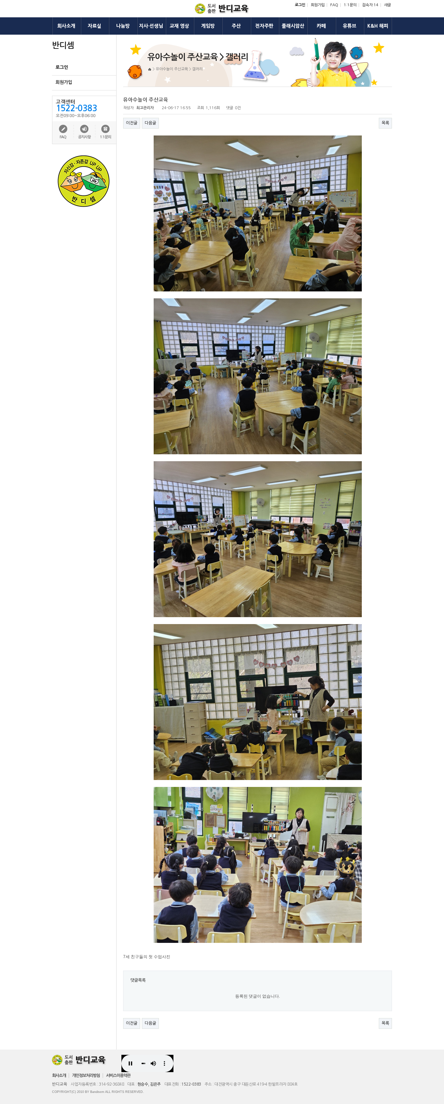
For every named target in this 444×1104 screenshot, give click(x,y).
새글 (387, 5)
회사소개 (59, 1076)
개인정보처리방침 (86, 1076)
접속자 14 (370, 5)
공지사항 (84, 137)
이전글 (131, 123)
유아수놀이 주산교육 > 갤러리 (179, 69)
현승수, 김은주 (149, 1084)
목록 (385, 123)
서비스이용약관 (118, 1076)
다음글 (150, 123)
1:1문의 (350, 5)
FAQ (334, 5)
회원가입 (318, 5)
